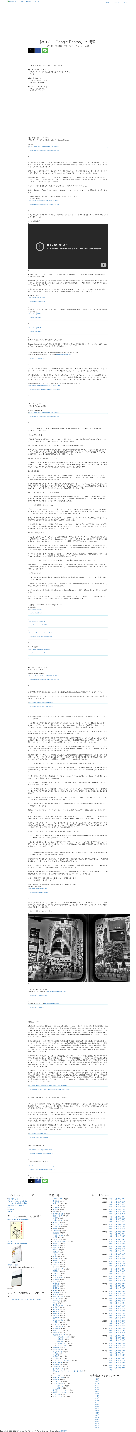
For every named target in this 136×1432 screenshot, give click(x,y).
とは (17, 1201)
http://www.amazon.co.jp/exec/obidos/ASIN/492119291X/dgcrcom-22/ (49, 1085)
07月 (119, 1204)
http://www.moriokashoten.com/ (38, 888)
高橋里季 (56, 1252)
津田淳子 (56, 1265)
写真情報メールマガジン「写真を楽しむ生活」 (27, 1299)
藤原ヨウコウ (57, 1330)
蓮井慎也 (56, 1286)
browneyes (56, 1301)
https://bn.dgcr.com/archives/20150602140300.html (44, 146)
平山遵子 (56, 1311)
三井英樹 (56, 1207)
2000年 (97, 1423)
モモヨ (55, 1205)
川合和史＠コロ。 (59, 1305)
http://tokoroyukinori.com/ (51, 1003)
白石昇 (55, 1237)
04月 (123, 1199)
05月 (111, 1204)
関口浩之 (56, 1316)
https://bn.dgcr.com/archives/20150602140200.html (44, 412)
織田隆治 (56, 1309)
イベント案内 (57, 1362)
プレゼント (57, 1381)
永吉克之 (56, 1222)
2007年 (97, 1409)
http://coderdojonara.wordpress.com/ (39, 649)
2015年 (97, 1392)
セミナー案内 (57, 1367)
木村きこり (57, 1350)
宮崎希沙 (56, 1307)
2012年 (97, 1398)
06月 (115, 1204)
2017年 (97, 1387)
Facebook (116, 3)
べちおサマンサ (58, 1269)
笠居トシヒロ (57, 1216)
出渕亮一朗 (57, 1299)
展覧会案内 (57, 1364)
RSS (107, 3)
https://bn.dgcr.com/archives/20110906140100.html (44, 201)
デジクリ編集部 (58, 1384)
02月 (115, 1199)
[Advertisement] (68, 22)
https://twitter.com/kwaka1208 (37, 621)
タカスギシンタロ (63, 1337)
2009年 (97, 1404)
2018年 (97, 1385)
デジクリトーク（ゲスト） (62, 1360)
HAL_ (55, 1254)
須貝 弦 (56, 1248)
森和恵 (55, 1290)
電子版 (10, 1241)
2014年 (97, 1394)
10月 (115, 1206)
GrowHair (56, 1231)
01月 (111, 1199)
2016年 (97, 1389)
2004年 (97, 1415)
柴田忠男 (56, 1356)
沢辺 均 (55, 1294)
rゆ (54, 1211)
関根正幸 (56, 1333)
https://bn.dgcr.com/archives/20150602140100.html (44, 676)
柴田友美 (60, 1339)
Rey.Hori (56, 1273)
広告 (58, 1388)
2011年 (97, 1400)
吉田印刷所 (63, 1431)
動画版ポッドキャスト (60, 1392)
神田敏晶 (56, 1201)
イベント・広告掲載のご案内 (17, 1203)
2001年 (97, 1421)
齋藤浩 (55, 1256)
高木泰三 (56, 1279)
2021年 (97, 1379)
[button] (31, 50)
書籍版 (10, 1265)
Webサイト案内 (58, 1377)
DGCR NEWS (57, 1199)
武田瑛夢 (56, 1262)
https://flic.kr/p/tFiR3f (35, 314)
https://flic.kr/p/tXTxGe (35, 328)
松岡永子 (60, 1341)
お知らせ (60, 1386)
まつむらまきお (58, 1214)
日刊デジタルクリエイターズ (29, 1)
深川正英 (56, 1243)
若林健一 (56, 1313)
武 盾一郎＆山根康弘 (60, 1241)
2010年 (97, 1402)
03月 (119, 1199)
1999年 (97, 1426)
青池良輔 (56, 1245)
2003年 (97, 1417)
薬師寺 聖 (56, 1292)
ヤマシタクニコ (58, 1235)
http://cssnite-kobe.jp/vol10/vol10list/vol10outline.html (44, 385)
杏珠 (54, 1275)
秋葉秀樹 (56, 1288)
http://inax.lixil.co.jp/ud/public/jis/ (38, 1133)
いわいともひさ (58, 1320)
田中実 (55, 1354)
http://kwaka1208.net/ (35, 609)
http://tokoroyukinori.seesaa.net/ (56, 992)
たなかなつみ (61, 1345)
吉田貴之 (56, 1322)
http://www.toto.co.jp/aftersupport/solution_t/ (41, 1166)
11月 (119, 1206)
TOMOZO (56, 1328)
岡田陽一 (56, 1271)
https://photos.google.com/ (37, 298)
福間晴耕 (56, 1318)
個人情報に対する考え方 (15, 1205)
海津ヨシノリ (57, 1220)
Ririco (55, 1303)
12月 (123, 1206)
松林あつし (57, 1258)
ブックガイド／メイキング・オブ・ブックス (68, 1371)
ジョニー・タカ (58, 1296)
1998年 (97, 1428)
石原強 (55, 1209)
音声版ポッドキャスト (60, 1390)
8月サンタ (56, 1239)
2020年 (97, 1381)
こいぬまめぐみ (58, 1326)
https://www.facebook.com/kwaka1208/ (40, 633)
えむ (54, 1282)
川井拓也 (56, 1284)
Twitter (124, 3)
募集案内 (56, 1379)
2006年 (97, 1411)
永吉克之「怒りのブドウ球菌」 (17, 1243)
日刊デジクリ (57, 1396)
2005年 (97, 1413)
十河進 (55, 1228)
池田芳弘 (56, 1347)
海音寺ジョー (61, 1343)
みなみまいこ (57, 1352)
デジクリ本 (57, 1394)
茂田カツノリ (57, 1224)
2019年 (97, 1383)
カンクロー (57, 1324)
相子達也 (56, 1260)
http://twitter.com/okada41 (63, 354)
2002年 (97, 1419)
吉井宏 (55, 1218)
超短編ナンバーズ (59, 1335)
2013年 (97, 1396)
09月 (111, 1206)
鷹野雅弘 (56, 1233)
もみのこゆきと (58, 1277)
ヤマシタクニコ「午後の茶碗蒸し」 (19, 1220)
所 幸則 (56, 1267)
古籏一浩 (56, 1203)
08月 (123, 1204)
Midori (55, 1250)
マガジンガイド (58, 1375)
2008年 (97, 1406)
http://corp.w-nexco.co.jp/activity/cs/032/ (40, 1150)
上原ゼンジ (57, 1226)
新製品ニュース (58, 1369)
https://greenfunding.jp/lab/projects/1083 (41, 702)
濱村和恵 (56, 1358)
